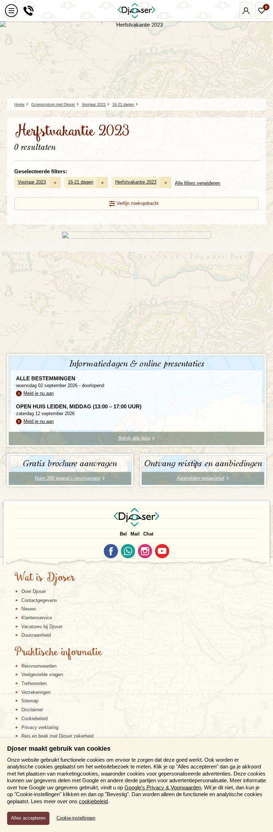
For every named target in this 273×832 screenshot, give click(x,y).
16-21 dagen (80, 182)
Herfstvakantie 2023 (135, 182)
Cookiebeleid (34, 718)
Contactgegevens (39, 600)
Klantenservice (36, 617)
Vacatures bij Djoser (42, 626)
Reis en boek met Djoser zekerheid (57, 736)
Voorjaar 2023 (32, 182)
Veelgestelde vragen (42, 674)
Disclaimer (32, 709)
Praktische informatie (58, 652)
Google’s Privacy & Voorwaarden (162, 787)
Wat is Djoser (44, 578)
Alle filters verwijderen (197, 183)
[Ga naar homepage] (136, 10)
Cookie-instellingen (76, 818)
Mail (135, 534)
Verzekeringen (35, 692)
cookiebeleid (93, 801)
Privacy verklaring (39, 727)
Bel (123, 534)
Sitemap (29, 700)
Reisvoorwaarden (39, 666)
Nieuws (28, 608)
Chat (148, 534)
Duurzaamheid (36, 635)
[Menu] (11, 10)
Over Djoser (33, 591)
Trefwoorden (34, 683)
